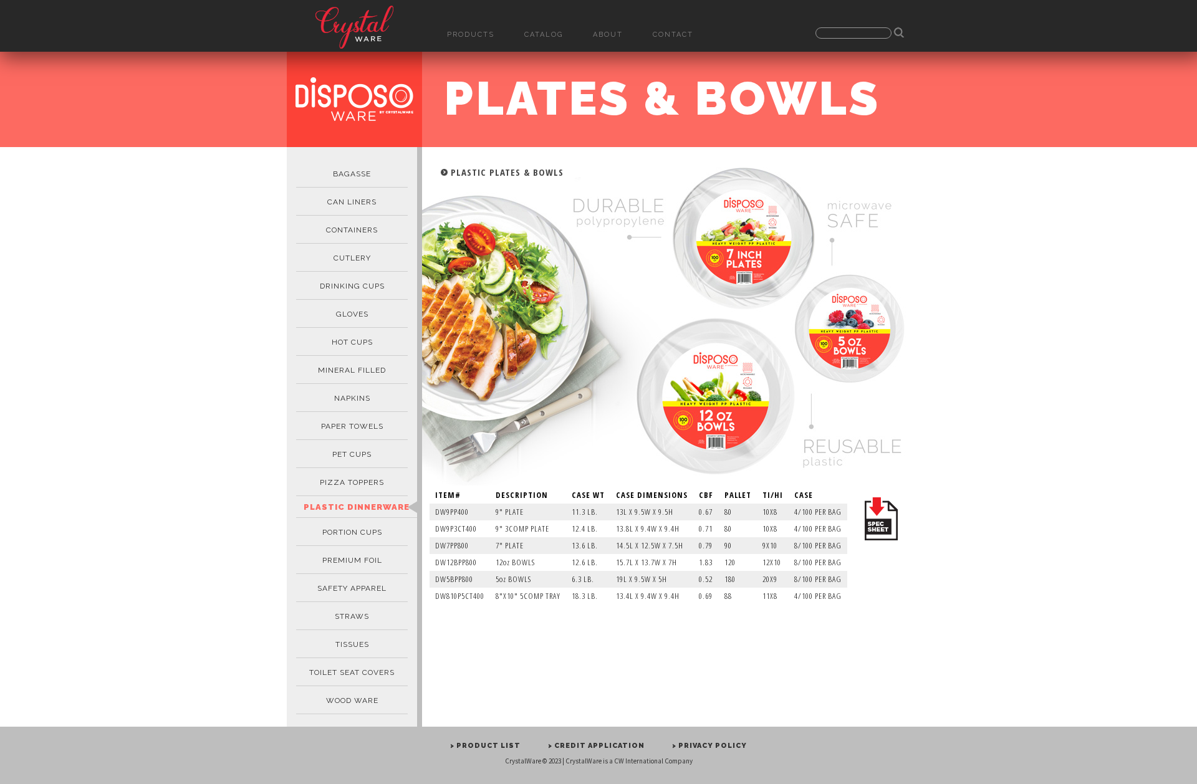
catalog (543, 35)
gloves (352, 314)
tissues (352, 644)
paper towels (352, 426)
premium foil (352, 560)
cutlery (352, 258)
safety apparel (352, 588)
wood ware (352, 700)
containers (352, 230)
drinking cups (352, 286)
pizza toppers (352, 482)
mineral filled (352, 370)
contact (673, 35)
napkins (352, 398)
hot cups (352, 342)
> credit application (596, 746)
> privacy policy (709, 746)
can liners (352, 202)
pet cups (352, 454)
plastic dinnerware (357, 507)
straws (352, 616)
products (470, 35)
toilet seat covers (352, 672)
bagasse (352, 174)
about (608, 35)
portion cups (352, 532)
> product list (485, 746)
